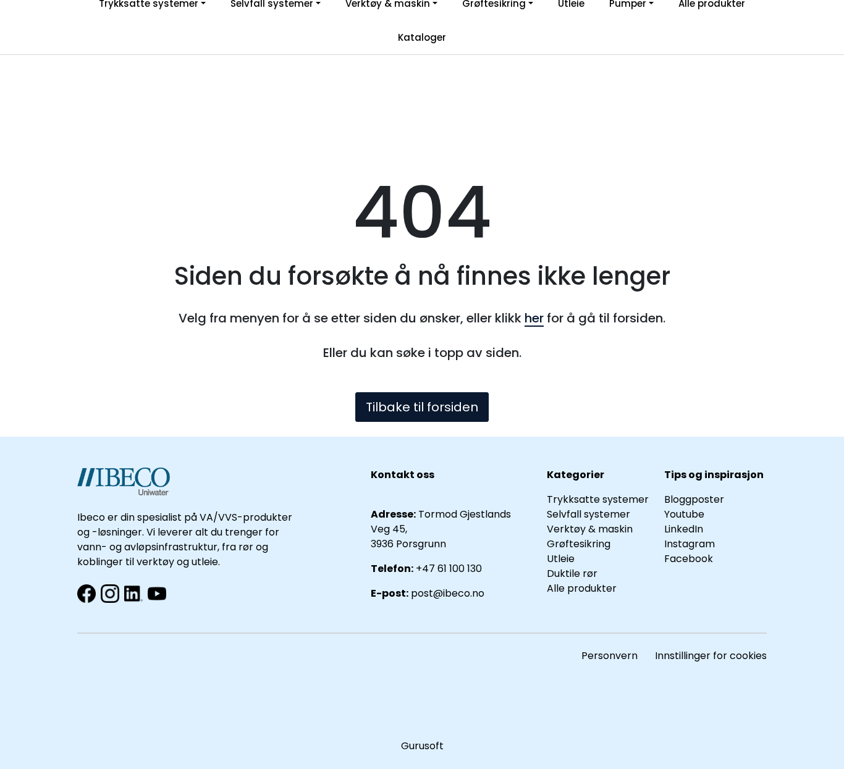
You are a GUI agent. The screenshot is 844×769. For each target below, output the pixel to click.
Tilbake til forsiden (422, 407)
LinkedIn (683, 529)
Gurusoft (422, 746)
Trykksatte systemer (598, 499)
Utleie (561, 559)
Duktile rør (572, 573)
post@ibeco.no (447, 593)
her (534, 318)
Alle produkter (582, 588)
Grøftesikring (578, 544)
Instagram (689, 544)
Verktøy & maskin (590, 529)
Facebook (688, 559)
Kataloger (422, 37)
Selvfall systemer (588, 514)
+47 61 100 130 (449, 568)
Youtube (685, 514)
